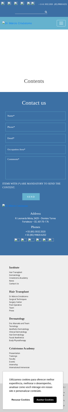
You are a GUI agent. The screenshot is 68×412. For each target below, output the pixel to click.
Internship (13, 365)
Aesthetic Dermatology (19, 329)
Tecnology (13, 326)
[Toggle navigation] (61, 23)
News (11, 281)
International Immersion (19, 367)
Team (11, 308)
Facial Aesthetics (16, 338)
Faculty (12, 359)
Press (11, 311)
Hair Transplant (15, 272)
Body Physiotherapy (17, 340)
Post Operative (15, 305)
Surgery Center (15, 302)
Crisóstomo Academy (18, 278)
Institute (14, 267)
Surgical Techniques (18, 299)
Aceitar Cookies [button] (45, 399)
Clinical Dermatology (18, 332)
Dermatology (14, 275)
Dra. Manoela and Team (19, 323)
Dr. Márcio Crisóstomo (18, 296)
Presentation (14, 353)
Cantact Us (14, 284)
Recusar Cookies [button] (21, 399)
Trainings (13, 356)
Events (12, 362)
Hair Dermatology (16, 335)
